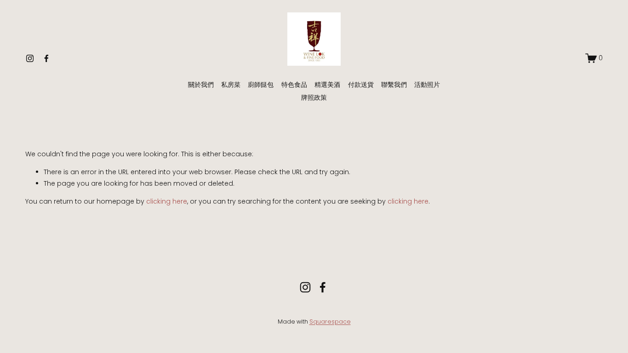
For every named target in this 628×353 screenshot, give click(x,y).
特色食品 (294, 84)
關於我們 (201, 84)
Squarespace (330, 321)
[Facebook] (46, 58)
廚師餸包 (261, 84)
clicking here (166, 201)
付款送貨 (361, 84)
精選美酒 (327, 84)
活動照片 (427, 84)
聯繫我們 (394, 84)
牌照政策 (314, 97)
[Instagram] (29, 58)
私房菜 (230, 84)
